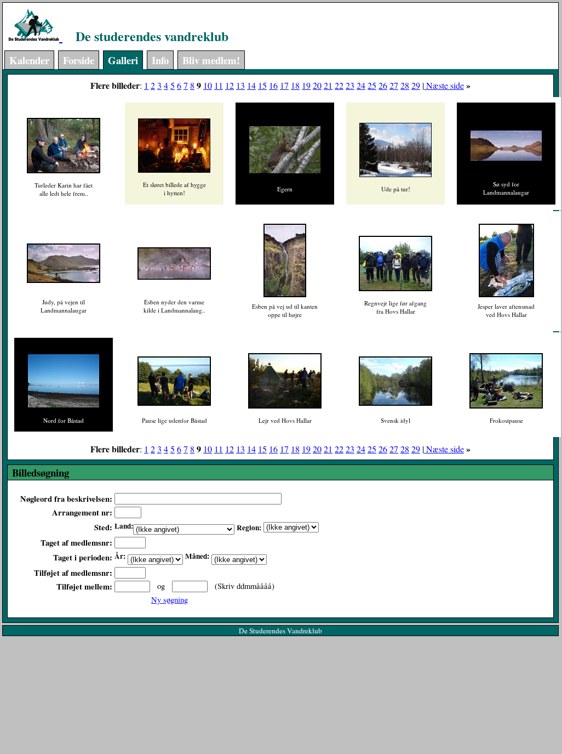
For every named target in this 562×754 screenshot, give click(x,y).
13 (240, 85)
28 (404, 85)
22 (339, 85)
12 (229, 85)
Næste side (444, 85)
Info (160, 60)
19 (306, 85)
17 (284, 85)
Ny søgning (169, 599)
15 (262, 85)
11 (218, 85)
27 (393, 85)
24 (361, 85)
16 (273, 85)
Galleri (123, 60)
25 (372, 85)
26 (383, 85)
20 (317, 85)
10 (207, 85)
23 (350, 85)
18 (295, 85)
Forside (78, 60)
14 (251, 85)
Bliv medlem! (211, 60)
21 (328, 85)
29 (415, 85)
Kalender (29, 60)
